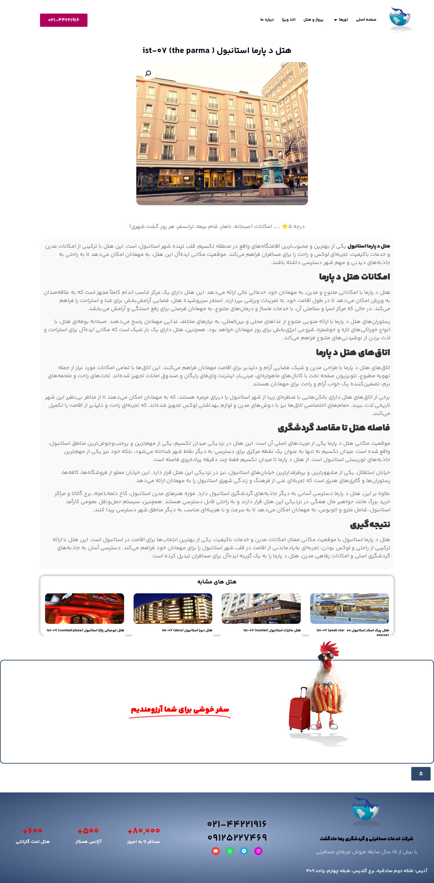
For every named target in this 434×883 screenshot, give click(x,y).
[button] (148, 74)
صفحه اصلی (366, 20)
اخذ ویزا (288, 20)
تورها (343, 20)
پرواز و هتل (313, 20)
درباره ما (267, 20)
